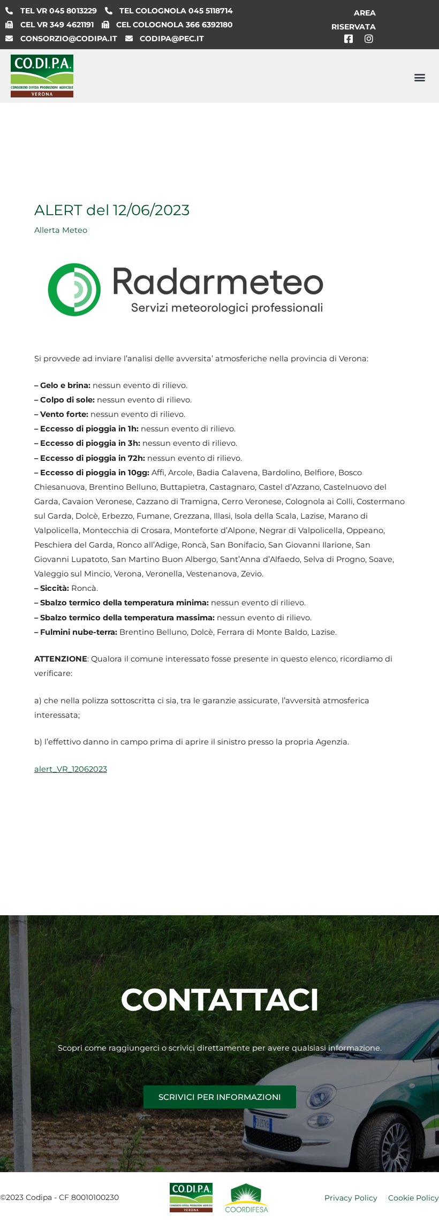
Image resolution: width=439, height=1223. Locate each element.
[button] (419, 77)
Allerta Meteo (60, 230)
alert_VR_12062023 (70, 769)
